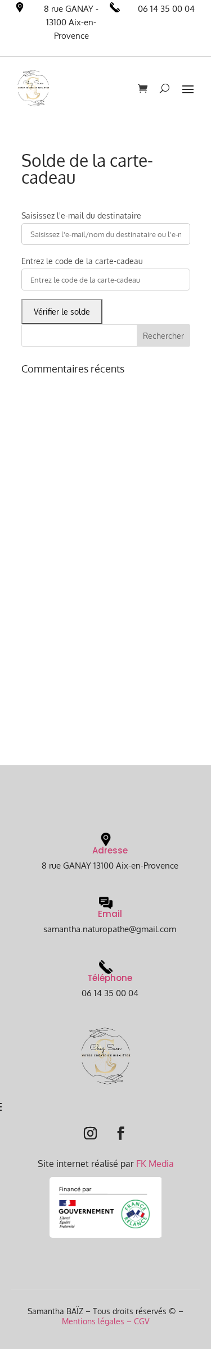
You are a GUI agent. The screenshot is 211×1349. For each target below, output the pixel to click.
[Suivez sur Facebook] (121, 1133)
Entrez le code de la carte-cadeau (82, 261)
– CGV (136, 1321)
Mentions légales (93, 1321)
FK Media (155, 1163)
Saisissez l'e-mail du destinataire (81, 215)
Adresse (110, 850)
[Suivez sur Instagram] (91, 1133)
